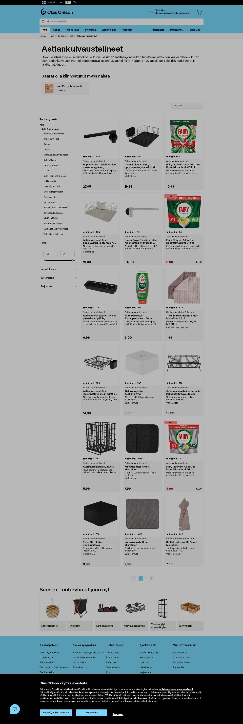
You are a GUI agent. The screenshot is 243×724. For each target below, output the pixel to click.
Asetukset (143, 698)
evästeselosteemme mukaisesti (176, 689)
